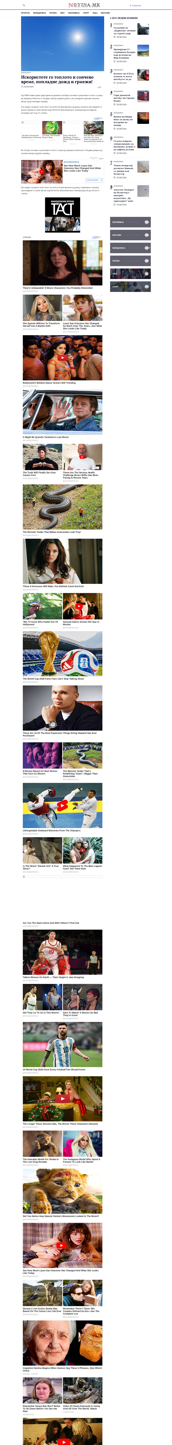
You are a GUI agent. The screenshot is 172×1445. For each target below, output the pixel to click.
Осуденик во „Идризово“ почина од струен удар (124, 30)
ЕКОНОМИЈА (74, 13)
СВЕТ (62, 13)
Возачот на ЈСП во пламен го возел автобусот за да (124, 76)
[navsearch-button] (24, 5)
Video (95, 13)
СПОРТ (86, 13)
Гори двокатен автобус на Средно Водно (124, 98)
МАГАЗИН (105, 13)
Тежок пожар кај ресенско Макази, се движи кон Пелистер (123, 169)
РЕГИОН (53, 13)
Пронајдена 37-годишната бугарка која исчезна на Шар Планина (124, 53)
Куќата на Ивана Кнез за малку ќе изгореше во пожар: (123, 120)
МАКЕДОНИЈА (39, 13)
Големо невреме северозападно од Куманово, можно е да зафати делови (124, 145)
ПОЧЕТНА (25, 13)
